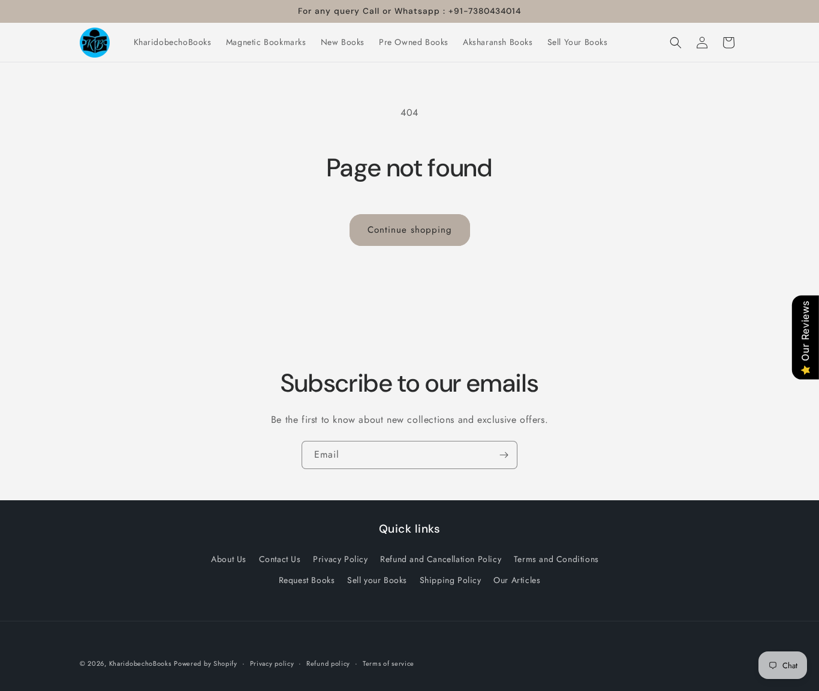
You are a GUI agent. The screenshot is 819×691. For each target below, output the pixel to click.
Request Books (307, 579)
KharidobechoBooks (140, 663)
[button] (676, 42)
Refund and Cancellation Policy (440, 558)
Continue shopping (410, 229)
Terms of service (388, 663)
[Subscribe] (503, 455)
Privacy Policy (340, 558)
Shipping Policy (450, 579)
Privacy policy (272, 663)
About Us (228, 558)
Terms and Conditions (556, 558)
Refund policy (328, 663)
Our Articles (516, 579)
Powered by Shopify (205, 663)
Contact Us (280, 558)
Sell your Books (377, 579)
